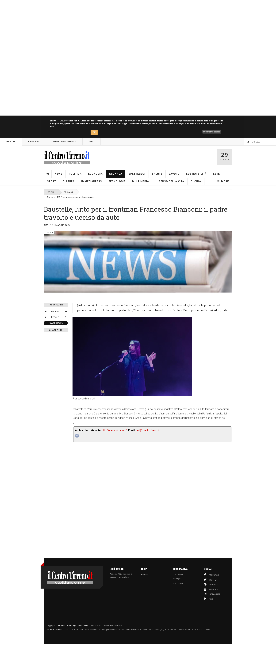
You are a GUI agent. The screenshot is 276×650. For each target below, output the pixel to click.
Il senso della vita (170, 181)
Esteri (217, 173)
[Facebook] (77, 436)
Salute (157, 173)
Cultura (69, 181)
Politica (75, 173)
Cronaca (115, 173)
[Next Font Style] (66, 317)
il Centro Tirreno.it (55, 630)
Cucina (196, 181)
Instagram (214, 594)
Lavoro (174, 173)
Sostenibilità (196, 173)
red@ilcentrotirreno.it (147, 430)
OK (94, 132)
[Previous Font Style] (45, 317)
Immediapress (91, 181)
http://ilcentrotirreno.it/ (114, 430)
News (58, 173)
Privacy (176, 579)
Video (91, 142)
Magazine (10, 142)
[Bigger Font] (66, 311)
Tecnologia (117, 181)
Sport (51, 181)
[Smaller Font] (45, 311)
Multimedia (140, 181)
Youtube (213, 589)
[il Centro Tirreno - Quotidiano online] (67, 157)
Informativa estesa (211, 132)
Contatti (145, 574)
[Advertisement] (96, 58)
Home (48, 174)
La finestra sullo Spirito (64, 142)
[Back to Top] (3, 647)
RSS (211, 599)
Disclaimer (178, 583)
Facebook (214, 575)
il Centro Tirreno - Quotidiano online (73, 625)
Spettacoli (137, 173)
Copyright (178, 574)
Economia (95, 173)
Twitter (213, 580)
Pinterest (214, 585)
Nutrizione (33, 142)
